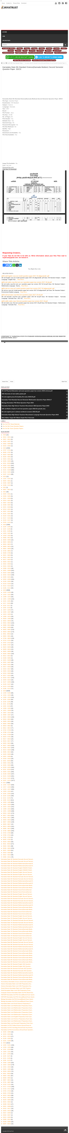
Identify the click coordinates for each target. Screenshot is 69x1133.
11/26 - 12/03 (7, 793)
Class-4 (42, 48)
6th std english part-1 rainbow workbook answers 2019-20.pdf (21, 411)
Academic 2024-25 (9, 48)
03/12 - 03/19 (7, 854)
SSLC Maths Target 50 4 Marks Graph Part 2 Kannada (18, 417)
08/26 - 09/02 (7, 723)
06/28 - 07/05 (7, 553)
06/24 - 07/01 (7, 736)
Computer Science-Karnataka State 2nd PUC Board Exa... (17, 992)
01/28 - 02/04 (7, 467)
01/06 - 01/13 (7, 688)
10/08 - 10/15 (7, 809)
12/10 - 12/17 (7, 789)
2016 (4, 1043)
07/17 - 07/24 (7, 1086)
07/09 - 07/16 (7, 835)
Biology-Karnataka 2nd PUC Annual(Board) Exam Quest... (17, 999)
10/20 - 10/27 (7, 612)
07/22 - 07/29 (7, 730)
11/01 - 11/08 (7, 531)
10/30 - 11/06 (7, 1062)
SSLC (25, 50)
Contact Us (9, 3)
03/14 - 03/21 (7, 500)
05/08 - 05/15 (7, 1104)
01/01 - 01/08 (7, 1040)
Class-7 (64, 48)
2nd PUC (40, 50)
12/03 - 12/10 (7, 791)
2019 (4, 590)
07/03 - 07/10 (7, 1091)
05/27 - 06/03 (7, 745)
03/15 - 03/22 (7, 566)
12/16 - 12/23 (7, 695)
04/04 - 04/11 (7, 494)
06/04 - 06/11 (7, 481)
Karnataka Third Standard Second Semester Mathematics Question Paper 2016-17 (27, 399)
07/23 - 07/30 (7, 833)
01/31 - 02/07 (7, 513)
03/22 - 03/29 (7, 564)
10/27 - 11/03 (7, 610)
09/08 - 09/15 (7, 625)
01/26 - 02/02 (7, 581)
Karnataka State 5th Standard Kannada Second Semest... (17, 876)
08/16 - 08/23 (7, 544)
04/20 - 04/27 (7, 441)
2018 (4, 690)
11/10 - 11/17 (7, 605)
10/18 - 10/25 (7, 535)
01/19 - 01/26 (7, 583)
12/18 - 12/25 (7, 1047)
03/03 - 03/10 (7, 671)
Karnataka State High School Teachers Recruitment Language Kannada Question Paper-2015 (30, 414)
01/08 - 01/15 (7, 485)
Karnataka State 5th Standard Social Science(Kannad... (17, 890)
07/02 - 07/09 (7, 837)
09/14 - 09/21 (7, 437)
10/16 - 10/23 (7, 1067)
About (3, 3)
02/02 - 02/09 (7, 579)
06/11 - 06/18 (7, 844)
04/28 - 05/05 (7, 658)
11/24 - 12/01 (7, 601)
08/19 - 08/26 (7, 725)
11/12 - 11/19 (7, 798)
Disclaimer (24, 3)
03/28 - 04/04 (7, 496)
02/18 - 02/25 (7, 767)
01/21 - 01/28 (7, 470)
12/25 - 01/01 (7, 1045)
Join (3, 36)
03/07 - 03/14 (7, 502)
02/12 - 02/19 (7, 1036)
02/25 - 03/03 (7, 461)
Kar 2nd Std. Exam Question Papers (13, 426)
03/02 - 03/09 (7, 443)
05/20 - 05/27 (7, 747)
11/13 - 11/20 (7, 1058)
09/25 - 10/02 (7, 1069)
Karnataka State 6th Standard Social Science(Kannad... (17, 911)
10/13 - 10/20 (7, 614)
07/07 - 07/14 (7, 450)
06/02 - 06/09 (7, 651)
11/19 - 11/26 (7, 795)
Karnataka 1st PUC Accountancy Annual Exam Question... (17, 1029)
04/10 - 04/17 (7, 1108)
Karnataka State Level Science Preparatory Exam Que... (17, 1019)
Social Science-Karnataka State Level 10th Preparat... (16, 988)
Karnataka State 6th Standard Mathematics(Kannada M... (17, 903)
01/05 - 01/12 (7, 588)
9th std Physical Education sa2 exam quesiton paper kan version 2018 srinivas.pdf (27, 391)
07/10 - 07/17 (7, 1089)
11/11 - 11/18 (7, 704)
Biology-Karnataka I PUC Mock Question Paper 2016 (18, 402)
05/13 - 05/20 (7, 750)
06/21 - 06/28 (7, 555)
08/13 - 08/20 (7, 826)
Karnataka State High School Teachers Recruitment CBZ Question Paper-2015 (25, 405)
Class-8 (11, 50)
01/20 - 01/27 (7, 684)
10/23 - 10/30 (7, 1064)
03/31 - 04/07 (7, 662)
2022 (4, 487)
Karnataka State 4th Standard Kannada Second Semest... (17, 859)
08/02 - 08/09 (7, 548)
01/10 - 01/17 (7, 520)
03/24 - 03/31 (7, 459)
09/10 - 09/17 (7, 817)
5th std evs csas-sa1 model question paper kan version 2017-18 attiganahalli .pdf (28, 288)
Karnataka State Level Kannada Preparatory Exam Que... (17, 1023)
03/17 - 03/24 (7, 666)
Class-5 (49, 48)
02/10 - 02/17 (7, 677)
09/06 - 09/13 (7, 537)
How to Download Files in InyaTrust (44, 60)
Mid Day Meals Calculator (22, 60)
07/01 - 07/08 (7, 734)
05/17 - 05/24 (7, 559)
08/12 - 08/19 (7, 728)
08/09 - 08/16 (7, 546)
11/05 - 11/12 (7, 800)
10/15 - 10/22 (7, 806)
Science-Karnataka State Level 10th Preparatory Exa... (16, 983)
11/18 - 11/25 (7, 701)
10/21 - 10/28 (7, 710)
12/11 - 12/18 (7, 1049)
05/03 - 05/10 (7, 561)
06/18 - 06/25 (7, 841)
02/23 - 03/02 (7, 445)
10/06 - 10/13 (7, 616)
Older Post (64, 381)
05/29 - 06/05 (7, 1099)
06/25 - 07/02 (7, 839)
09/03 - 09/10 (7, 820)
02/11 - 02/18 (7, 463)
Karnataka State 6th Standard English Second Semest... (17, 894)
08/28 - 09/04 (7, 1078)
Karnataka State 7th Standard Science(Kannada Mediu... (17, 929)
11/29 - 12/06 (7, 526)
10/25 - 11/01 (7, 533)
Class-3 (34, 48)
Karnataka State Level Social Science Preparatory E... (16, 1003)
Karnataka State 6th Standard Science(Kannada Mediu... (17, 907)
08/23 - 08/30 (7, 542)
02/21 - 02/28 (7, 507)
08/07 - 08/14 (7, 489)
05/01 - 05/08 (7, 1106)
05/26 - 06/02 (7, 456)
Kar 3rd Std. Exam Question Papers (13, 428)
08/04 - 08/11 (7, 636)
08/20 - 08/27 (7, 824)
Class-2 (27, 48)
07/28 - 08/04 (7, 638)
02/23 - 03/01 (7, 572)
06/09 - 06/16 (7, 649)
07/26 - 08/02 (7, 551)
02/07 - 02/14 (7, 511)
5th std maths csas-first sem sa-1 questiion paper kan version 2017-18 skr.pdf (27, 282)
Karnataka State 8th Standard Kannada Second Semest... (17, 942)
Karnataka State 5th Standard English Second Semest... (17, 872)
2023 (4, 476)
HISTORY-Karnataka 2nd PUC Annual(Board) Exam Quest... (18, 994)
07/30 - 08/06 (7, 830)
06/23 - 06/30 (7, 454)
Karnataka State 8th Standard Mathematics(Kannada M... (17, 946)
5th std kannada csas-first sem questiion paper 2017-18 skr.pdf (22, 295)
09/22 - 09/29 (7, 621)
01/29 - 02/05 (7, 1038)
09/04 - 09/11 (7, 1075)
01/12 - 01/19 (7, 585)
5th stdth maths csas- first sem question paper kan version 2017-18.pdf (25, 301)
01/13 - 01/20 (7, 686)
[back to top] (65, 1130)
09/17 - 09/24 (7, 815)
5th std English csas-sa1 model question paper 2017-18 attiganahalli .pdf (26, 276)
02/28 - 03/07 (7, 505)
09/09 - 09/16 (7, 721)
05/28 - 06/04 (7, 848)
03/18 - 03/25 (7, 758)
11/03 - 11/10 (7, 607)
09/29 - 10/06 (7, 618)
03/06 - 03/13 (7, 1119)
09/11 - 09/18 (7, 1073)
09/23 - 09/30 (7, 717)
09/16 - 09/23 (7, 719)
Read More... (21, 279)
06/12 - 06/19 (7, 1097)
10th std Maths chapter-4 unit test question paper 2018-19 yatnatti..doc (23, 408)
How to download (60, 52)
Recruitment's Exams (36, 52)
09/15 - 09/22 (7, 623)
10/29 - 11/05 (7, 802)
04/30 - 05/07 (7, 483)
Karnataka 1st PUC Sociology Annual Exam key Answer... (17, 1027)
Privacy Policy (16, 3)
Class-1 (20, 48)
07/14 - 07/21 (7, 640)
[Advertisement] (43, 17)
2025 (4, 435)
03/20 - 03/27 (7, 1115)
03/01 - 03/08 (7, 570)
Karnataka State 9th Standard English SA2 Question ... (16, 964)
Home (5, 32)
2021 (4, 491)
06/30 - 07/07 (7, 452)
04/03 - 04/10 (7, 1110)
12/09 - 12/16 (7, 697)
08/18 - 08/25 (7, 631)
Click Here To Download (9, 169)
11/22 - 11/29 (7, 529)
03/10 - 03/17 (7, 669)
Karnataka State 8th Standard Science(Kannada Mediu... (17, 951)
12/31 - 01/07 (7, 478)
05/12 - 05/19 (7, 655)
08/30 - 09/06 (7, 540)
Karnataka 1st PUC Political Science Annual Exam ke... (16, 1025)
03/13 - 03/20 (7, 1117)
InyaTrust (11, 1131)
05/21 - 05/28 (7, 850)
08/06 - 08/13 (7, 828)
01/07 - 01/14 (7, 474)
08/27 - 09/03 (7, 822)
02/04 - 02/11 (7, 465)
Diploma (48, 50)
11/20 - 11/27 (7, 1056)
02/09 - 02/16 (7, 577)
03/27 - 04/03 (7, 1113)
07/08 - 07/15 (7, 732)
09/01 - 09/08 (7, 627)
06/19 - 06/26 (7, 1095)
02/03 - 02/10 (7, 680)
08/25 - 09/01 (7, 629)
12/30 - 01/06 (7, 693)
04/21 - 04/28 (7, 660)
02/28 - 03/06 (7, 1121)
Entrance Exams (8, 52)
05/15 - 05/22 (7, 1102)
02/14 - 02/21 (7, 509)
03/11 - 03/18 (7, 760)
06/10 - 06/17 (7, 741)
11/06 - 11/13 (7, 1060)
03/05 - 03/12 (7, 857)
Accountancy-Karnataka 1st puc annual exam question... (17, 981)
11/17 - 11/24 (7, 603)
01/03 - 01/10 (7, 522)
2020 (4, 524)
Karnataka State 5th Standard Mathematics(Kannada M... (17, 881)
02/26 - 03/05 (7, 1032)
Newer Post (5, 381)
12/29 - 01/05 (7, 592)
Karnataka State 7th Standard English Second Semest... (17, 916)
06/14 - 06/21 (7, 557)
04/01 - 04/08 (7, 756)
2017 (4, 782)
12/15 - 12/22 (7, 594)
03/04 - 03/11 (7, 763)
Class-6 (56, 48)
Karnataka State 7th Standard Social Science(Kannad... (17, 933)
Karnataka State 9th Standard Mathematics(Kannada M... (17, 973)
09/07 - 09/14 (7, 439)
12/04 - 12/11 (7, 1051)
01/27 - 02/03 (7, 682)
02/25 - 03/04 (7, 765)
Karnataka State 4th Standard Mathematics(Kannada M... (17, 863)
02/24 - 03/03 (7, 673)
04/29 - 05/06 (7, 754)
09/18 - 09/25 (7, 1071)
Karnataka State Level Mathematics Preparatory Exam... (17, 1005)
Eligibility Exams (21, 52)
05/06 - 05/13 (7, 752)
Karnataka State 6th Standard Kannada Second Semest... (17, 898)
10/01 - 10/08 (7, 811)
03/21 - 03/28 (7, 498)
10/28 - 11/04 (7, 708)
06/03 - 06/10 (7, 743)
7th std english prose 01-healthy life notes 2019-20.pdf (18, 396)
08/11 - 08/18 (7, 634)
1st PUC (32, 50)
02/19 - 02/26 (7, 1034)
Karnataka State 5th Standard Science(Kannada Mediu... (17, 885)
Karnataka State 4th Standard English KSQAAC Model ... (17, 868)
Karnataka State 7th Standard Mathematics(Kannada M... (17, 924)
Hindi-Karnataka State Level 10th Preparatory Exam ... (16, 990)
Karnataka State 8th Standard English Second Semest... (17, 938)
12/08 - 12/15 (7, 596)
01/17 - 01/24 (7, 518)
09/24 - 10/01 (7, 813)
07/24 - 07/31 (7, 1084)
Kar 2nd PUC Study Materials (11, 424)
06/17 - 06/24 (7, 739)
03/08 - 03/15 (7, 568)
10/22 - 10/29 (7, 804)
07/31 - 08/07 (7, 1082)
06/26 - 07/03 (7, 1093)
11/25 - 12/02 (7, 699)
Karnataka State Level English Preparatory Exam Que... (17, 1016)
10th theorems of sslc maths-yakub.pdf (14, 393)
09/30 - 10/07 (7, 714)
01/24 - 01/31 (7, 515)
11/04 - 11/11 (7, 706)
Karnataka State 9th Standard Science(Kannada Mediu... (17, 977)
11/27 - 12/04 (7, 1053)
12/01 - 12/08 (7, 599)
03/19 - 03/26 (7, 852)
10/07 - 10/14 (7, 712)
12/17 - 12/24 (7, 787)
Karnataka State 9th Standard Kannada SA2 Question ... (17, 968)
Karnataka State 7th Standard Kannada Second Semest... (17, 920)
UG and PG (57, 50)
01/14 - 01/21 (7, 472)
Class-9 (18, 50)
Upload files (6, 40)
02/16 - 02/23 (7, 575)
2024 (4, 448)
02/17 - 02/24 (7, 675)
